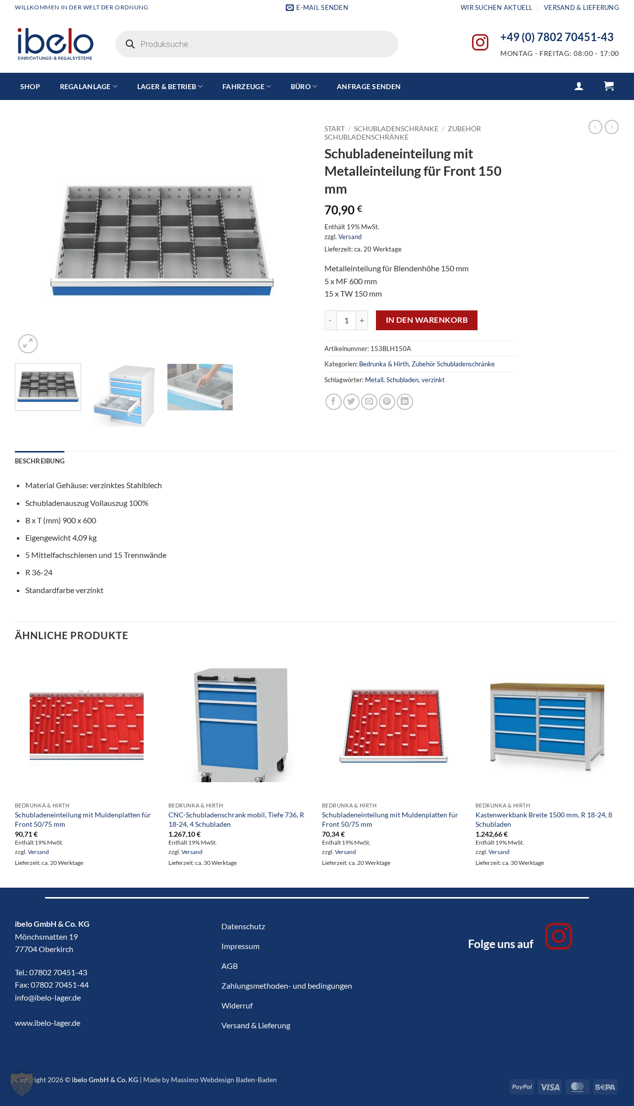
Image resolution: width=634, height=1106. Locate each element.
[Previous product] (612, 127)
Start (334, 129)
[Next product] (595, 127)
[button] (579, 86)
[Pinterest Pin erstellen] (387, 402)
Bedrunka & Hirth (384, 364)
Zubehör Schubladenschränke (402, 133)
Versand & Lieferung (581, 7)
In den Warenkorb (427, 319)
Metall (374, 380)
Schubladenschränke (396, 129)
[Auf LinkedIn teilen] (405, 402)
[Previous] (33, 237)
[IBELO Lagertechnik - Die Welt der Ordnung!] (55, 44)
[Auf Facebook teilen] (333, 402)
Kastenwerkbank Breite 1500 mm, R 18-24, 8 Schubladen (544, 819)
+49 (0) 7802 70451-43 (557, 37)
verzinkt (433, 380)
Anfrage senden (369, 86)
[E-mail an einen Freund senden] (369, 402)
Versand (350, 237)
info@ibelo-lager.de (48, 997)
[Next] (291, 237)
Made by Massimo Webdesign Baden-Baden (210, 1079)
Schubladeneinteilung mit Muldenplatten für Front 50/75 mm (83, 819)
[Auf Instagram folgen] (480, 44)
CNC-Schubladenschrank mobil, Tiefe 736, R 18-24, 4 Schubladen (236, 819)
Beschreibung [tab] (39, 461)
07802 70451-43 (58, 972)
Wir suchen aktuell (497, 7)
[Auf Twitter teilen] (351, 402)
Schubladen (402, 380)
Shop (30, 86)
